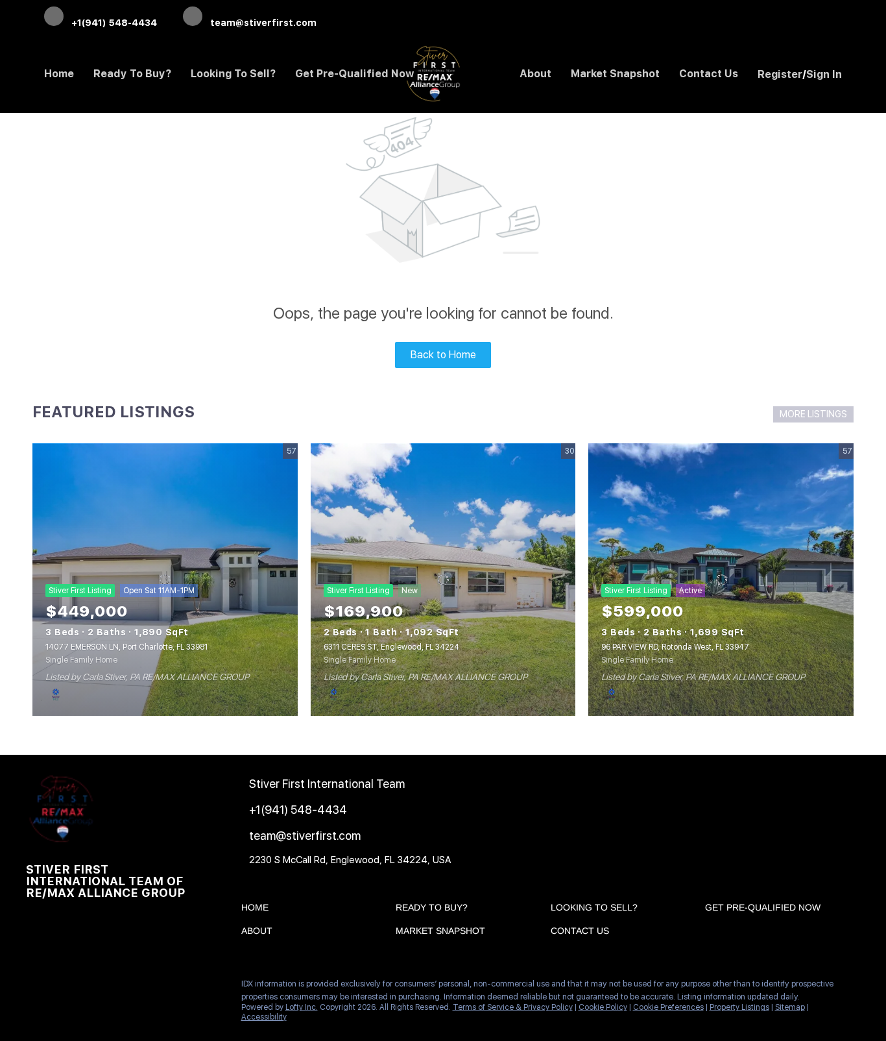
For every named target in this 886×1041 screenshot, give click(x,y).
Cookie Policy (603, 1007)
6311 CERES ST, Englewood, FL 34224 (391, 647)
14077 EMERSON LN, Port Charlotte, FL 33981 (126, 647)
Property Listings (739, 1007)
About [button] (535, 73)
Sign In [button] (824, 74)
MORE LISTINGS (813, 414)
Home (59, 73)
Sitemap (790, 1007)
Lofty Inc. (301, 1007)
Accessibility (264, 1017)
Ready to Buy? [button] (132, 73)
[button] (258, 910)
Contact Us (708, 73)
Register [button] (780, 74)
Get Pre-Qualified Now (354, 73)
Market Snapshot (615, 73)
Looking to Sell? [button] (233, 73)
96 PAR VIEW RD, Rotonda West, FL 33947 (675, 647)
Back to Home (443, 355)
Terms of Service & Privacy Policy (513, 1007)
